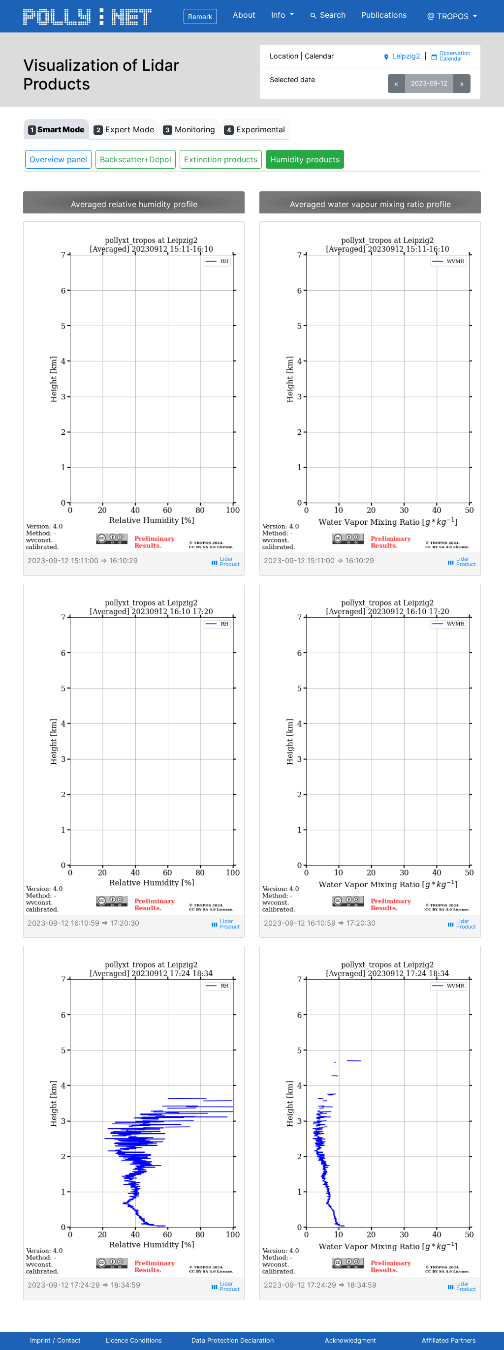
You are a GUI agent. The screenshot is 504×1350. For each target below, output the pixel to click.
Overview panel (58, 159)
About (244, 15)
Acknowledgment (350, 1340)
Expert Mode (125, 129)
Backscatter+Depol (135, 159)
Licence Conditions (134, 1340)
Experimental (256, 129)
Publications (384, 15)
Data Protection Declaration (232, 1340)
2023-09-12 (429, 83)
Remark (200, 16)
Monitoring (190, 129)
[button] (452, 16)
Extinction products (220, 159)
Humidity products (305, 159)
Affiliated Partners (449, 1340)
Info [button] (279, 15)
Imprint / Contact (55, 1340)
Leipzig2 (401, 56)
